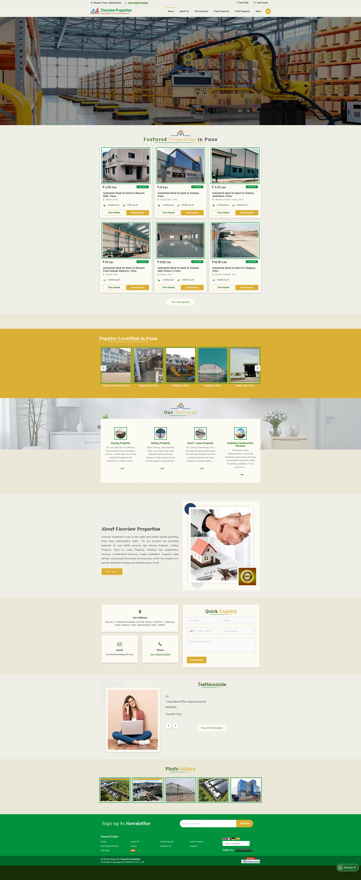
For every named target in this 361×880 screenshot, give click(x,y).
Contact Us (165, 846)
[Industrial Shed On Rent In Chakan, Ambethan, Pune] (235, 165)
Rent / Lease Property (200, 443)
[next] (257, 368)
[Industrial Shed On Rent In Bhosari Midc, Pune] (126, 165)
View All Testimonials (212, 728)
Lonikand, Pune (148, 385)
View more (111, 571)
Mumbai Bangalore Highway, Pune (212, 386)
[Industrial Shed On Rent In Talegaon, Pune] (235, 240)
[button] (138, 3)
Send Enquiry (137, 213)
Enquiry (194, 846)
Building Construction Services (240, 444)
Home (171, 11)
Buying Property (120, 443)
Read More (182, 707)
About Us (184, 11)
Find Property (221, 11)
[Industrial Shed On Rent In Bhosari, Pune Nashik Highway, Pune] (126, 240)
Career (133, 846)
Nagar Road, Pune (245, 385)
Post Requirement (109, 846)
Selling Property (160, 443)
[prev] (103, 368)
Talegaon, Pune (116, 385)
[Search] (268, 11)
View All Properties (180, 302)
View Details (114, 213)
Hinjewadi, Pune (180, 385)
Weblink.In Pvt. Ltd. (135, 862)
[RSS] (133, 850)
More (258, 11)
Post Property (242, 11)
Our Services (201, 11)
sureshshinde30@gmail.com (119, 654)
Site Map (105, 850)
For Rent (142, 187)
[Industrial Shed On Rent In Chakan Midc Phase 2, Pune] (180, 240)
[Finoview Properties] (111, 11)
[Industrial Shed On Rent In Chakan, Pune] (180, 165)
